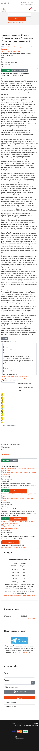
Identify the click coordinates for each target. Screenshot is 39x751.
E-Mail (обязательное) (25, 387)
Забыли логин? (11, 706)
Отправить (5, 461)
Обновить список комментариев (15, 377)
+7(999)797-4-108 (27, 2)
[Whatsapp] (2, 3)
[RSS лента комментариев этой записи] (15, 341)
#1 (3, 365)
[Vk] (5, 3)
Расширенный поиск (15, 22)
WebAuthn (21, 691)
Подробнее (18, 491)
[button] (29, 10)
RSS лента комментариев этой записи (16, 379)
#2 (3, 344)
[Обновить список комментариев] (13, 341)
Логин (6, 673)
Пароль (7, 680)
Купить (5, 491)
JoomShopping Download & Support (13, 547)
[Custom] (8, 3)
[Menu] (35, 10)
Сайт (19, 391)
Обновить (6, 455)
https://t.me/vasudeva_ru (24, 652)
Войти (19, 698)
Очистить (14, 461)
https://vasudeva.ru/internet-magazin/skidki (19, 595)
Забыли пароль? (11, 703)
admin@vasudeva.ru (28, 4)
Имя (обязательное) (25, 383)
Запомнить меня (12, 687)
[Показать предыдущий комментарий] (3, 353)
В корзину (31, 618)
